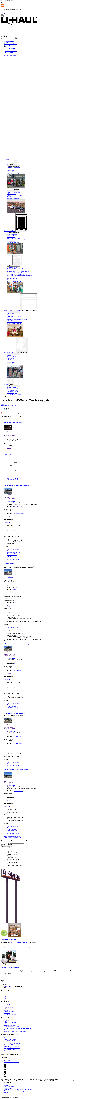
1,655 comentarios (18, 663)
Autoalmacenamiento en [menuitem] (15, 268)
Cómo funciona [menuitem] (11, 358)
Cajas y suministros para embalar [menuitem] (12, 310)
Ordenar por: (4, 416)
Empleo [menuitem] (6, 42)
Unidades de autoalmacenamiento (12, 1029)
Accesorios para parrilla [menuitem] (13, 388)
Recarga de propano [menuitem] (12, 387)
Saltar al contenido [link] (5, 13)
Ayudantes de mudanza (21, 352)
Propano (11, 384)
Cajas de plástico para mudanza (14, 865)
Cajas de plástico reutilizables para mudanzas (15, 1031)
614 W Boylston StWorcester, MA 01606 (9, 727)
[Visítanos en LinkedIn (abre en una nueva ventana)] (5, 1072)
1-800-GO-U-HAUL (9, 986)
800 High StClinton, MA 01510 (8, 782)
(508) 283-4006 (11, 658)
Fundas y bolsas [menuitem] (11, 317)
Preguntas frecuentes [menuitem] (12, 172)
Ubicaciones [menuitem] (8, 45)
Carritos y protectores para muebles (12, 1026)
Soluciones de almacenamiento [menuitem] (14, 322)
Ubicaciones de (9, 1092)
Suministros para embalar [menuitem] (13, 315)
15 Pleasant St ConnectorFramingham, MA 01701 (10, 655)
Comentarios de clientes (10, 1014)
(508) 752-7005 (11, 501)
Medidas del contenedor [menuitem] (13, 242)
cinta (14, 942)
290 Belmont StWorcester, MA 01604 (9, 498)
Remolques (13, 164)
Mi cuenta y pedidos (9, 1007)
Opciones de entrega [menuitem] (12, 235)
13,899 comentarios (19, 507)
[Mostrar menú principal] (2, 15)
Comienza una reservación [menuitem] (13, 167)
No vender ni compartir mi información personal (16, 1091)
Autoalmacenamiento (12, 553)
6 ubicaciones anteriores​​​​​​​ (14, 836)
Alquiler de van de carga (10, 1022)
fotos (9, 431)
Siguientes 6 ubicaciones (15, 837)
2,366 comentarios (18, 791)
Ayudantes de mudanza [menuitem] (10, 352)
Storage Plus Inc (9, 563)
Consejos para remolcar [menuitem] (12, 170)
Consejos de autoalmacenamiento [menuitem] (15, 280)
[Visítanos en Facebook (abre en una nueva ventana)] (5, 1065)
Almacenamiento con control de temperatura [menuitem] (18, 271)
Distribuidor (7, 1060)
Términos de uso (8, 1088)
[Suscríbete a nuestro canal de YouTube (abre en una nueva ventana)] (5, 1076)
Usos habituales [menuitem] (11, 237)
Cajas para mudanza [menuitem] (12, 313)
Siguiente (6, 837)
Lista (8, 408)
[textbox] (16, 844)
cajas (11, 942)
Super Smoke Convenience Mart (14, 713)
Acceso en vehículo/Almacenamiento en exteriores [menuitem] (19, 275)
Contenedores (21, 231)
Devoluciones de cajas (12, 862)
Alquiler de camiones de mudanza (12, 1021)
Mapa (8, 410)
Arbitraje (6, 1085)
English (6, 998)
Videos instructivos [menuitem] (11, 169)
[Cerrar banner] (2, 3)
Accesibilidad (7, 1013)
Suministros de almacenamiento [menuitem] (14, 281)
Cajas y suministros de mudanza (12, 1043)
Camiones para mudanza (13, 476)
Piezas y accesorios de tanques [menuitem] (14, 394)
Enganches (9, 860)
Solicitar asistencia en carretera (10, 993)
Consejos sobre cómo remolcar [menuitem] (14, 195)
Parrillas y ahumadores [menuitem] (12, 390)
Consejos (6, 1010)
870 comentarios (18, 590)
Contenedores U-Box (12, 555)
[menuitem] (21, 192)
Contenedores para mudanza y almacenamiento (18, 1028)
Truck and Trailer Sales (12, 479)
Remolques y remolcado (13, 478)
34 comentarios (18, 736)
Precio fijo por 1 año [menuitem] (9, 41)
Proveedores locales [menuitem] (12, 356)
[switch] (53, 409)
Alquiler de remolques (9, 1025)
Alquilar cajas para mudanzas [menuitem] (14, 323)
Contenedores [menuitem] (9, 231)
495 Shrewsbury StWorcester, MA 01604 (9, 434)
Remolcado (7, 189)
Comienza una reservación (13, 192)
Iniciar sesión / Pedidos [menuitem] (9, 48)
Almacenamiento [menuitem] (8, 264)
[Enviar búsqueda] (16, 38)
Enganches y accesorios (10, 1039)
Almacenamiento (17, 264)
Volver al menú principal (13, 166)
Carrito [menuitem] (7, 47)
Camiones (9, 851)
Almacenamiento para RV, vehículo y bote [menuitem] (17, 272)
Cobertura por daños (9, 1045)
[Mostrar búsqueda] (4, 36)
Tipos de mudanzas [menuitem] (11, 361)
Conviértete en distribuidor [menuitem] (10, 44)
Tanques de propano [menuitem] (12, 393)
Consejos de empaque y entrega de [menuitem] (17, 239)
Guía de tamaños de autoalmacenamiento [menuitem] (17, 274)
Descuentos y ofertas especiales (11, 1050)
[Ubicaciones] (6, 36)
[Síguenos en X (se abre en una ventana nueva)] (5, 1074)
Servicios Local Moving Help (10, 967)
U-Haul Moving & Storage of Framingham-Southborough (22, 644)
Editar (2, 404)
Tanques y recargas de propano (11, 1046)
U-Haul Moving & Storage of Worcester (16, 485)
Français (6, 996)
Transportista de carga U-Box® (11, 1062)
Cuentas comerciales (9, 1037)
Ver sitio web (10, 577)
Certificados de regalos (9, 1049)
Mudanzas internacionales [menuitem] (13, 238)
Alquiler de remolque (9, 1023)
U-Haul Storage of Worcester (13, 422)
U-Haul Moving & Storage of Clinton (16, 769)
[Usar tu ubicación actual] (8, 844)
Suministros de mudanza (13, 481)
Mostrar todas (8, 454)
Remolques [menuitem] (7, 164)
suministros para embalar (23, 942)
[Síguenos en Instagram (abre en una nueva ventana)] (5, 1068)
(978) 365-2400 (11, 785)
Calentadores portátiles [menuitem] (12, 391)
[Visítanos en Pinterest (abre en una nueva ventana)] (5, 1070)
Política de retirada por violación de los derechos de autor (18, 1089)
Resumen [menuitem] (9, 355)
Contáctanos (7, 1004)
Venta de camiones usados (10, 1042)
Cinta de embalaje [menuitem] (11, 320)
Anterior (6, 836)
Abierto (2, 12)
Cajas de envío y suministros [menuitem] (14, 316)
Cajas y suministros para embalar (28, 310)
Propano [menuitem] (6, 384)
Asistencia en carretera (9, 1006)
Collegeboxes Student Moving (12, 1048)
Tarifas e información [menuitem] (12, 234)
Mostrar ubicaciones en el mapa (8, 405)
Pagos (5, 1008)
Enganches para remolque (13, 552)
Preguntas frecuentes (9, 1011)
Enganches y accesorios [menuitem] (13, 173)
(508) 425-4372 (11, 731)
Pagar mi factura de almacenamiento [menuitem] (16, 277)
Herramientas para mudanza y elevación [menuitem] (17, 319)
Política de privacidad (9, 1086)
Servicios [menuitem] (9, 359)
